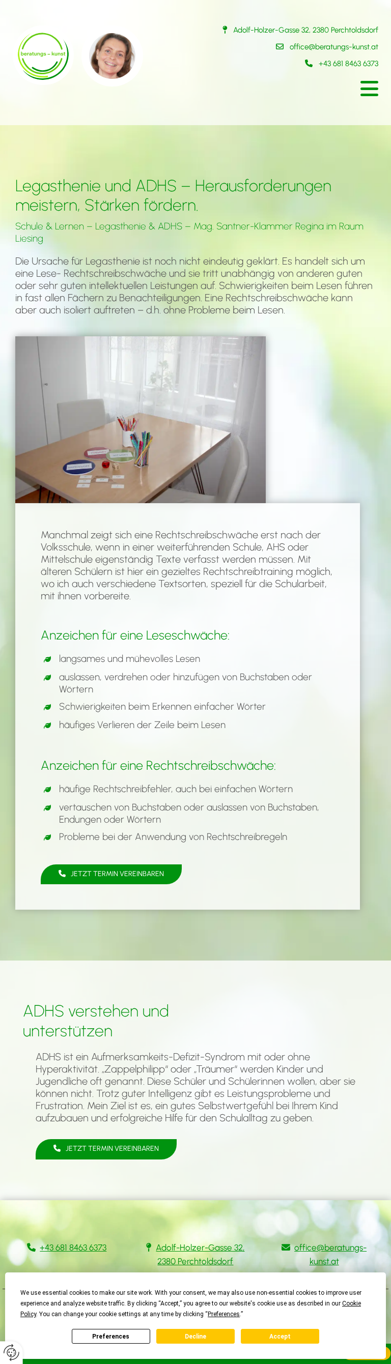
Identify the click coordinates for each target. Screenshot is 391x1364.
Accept (280, 1336)
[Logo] (100, 55)
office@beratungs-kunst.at (334, 46)
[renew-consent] (11, 1352)
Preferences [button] (224, 1314)
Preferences (110, 1336)
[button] (290, 89)
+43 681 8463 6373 (348, 63)
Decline (195, 1336)
